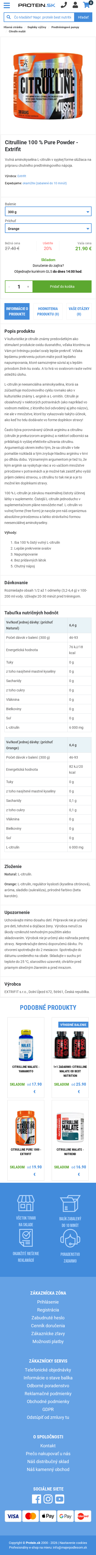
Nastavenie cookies (73, 1542)
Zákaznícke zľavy (48, 1333)
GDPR (48, 1409)
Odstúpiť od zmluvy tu (48, 1417)
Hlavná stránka (13, 27)
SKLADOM (17, 1084)
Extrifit (21, 176)
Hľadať (83, 17)
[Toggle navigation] (8, 5)
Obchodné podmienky (48, 1401)
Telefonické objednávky (48, 1370)
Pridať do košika (62, 286)
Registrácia (48, 1310)
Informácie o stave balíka (48, 1378)
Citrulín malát (17, 31)
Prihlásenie (48, 1302)
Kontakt (48, 1446)
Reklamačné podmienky (48, 1393)
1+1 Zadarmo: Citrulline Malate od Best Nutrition (70, 1071)
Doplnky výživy (37, 27)
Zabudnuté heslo (48, 1318)
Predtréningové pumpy (65, 27)
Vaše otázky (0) (79, 311)
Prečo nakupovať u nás (48, 1453)
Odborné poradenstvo (48, 1386)
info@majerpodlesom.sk (70, 1547)
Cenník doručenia (48, 1325)
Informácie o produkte (17, 311)
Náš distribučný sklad (48, 1461)
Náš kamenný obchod (48, 1469)
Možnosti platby (48, 1341)
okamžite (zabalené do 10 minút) (45, 183)
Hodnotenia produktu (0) (48, 311)
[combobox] (48, 211)
